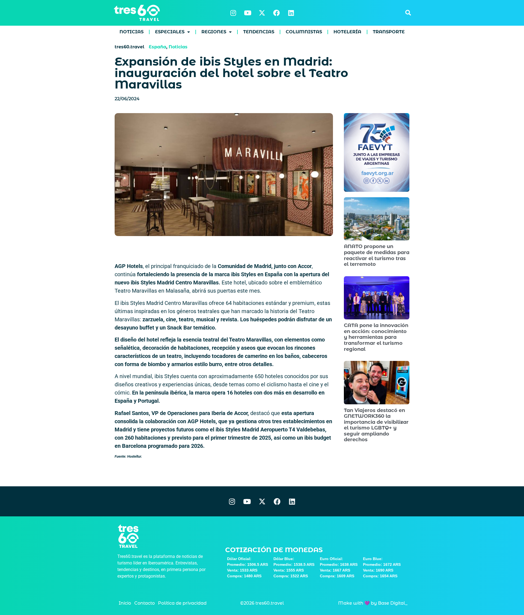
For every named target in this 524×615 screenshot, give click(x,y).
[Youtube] (247, 12)
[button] (408, 12)
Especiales (169, 31)
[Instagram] (233, 12)
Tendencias (258, 31)
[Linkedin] (290, 12)
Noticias (132, 31)
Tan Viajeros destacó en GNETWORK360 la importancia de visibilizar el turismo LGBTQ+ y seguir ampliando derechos (376, 425)
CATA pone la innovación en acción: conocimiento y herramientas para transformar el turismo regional (376, 337)
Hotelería (347, 31)
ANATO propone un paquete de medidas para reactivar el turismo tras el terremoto (376, 255)
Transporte (389, 31)
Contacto (144, 603)
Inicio (125, 603)
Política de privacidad (182, 603)
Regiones (213, 31)
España (157, 46)
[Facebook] (276, 12)
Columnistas (304, 31)
